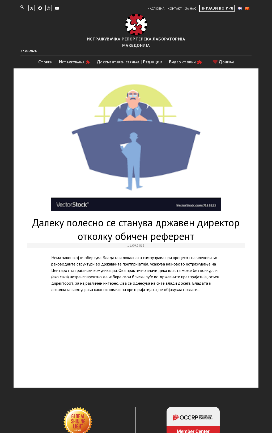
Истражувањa (71, 62)
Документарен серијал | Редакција (130, 62)
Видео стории (182, 62)
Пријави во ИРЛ (217, 8)
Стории (45, 62)
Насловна (155, 8)
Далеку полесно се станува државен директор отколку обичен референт (136, 144)
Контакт (175, 8)
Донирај (226, 62)
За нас (190, 8)
